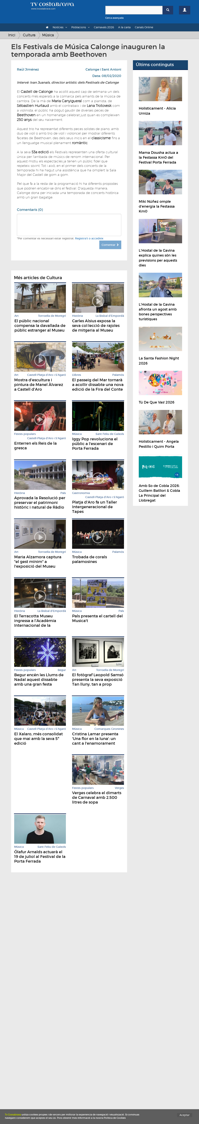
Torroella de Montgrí (52, 316)
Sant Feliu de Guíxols (110, 434)
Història (77, 316)
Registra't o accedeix (89, 238)
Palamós (118, 375)
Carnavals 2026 (104, 27)
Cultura (29, 35)
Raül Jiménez (28, 69)
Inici (11, 35)
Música (48, 35)
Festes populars (25, 434)
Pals (63, 493)
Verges (119, 788)
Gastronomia (81, 493)
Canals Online (144, 27)
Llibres (76, 375)
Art (16, 316)
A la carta (124, 27)
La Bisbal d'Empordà (110, 316)
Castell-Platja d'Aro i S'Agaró (46, 375)
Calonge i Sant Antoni (103, 69)
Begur (62, 670)
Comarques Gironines (109, 729)
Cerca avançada (114, 17)
